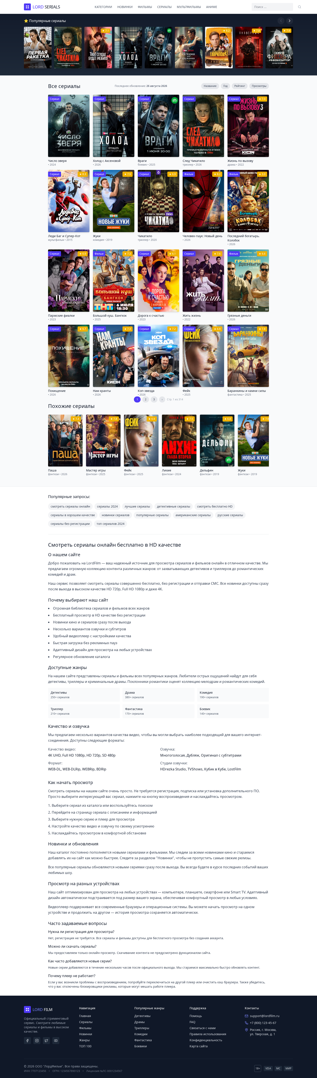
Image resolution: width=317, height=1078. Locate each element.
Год (225, 86)
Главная (85, 1016)
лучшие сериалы (137, 506)
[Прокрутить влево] (281, 20)
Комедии (141, 1034)
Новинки (85, 1034)
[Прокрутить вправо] (289, 20)
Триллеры (141, 1028)
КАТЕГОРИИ (103, 7)
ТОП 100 (85, 1046)
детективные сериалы (173, 506)
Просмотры (259, 86)
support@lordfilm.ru (264, 1016)
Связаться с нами (203, 1028)
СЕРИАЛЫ (164, 7)
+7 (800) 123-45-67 (263, 1023)
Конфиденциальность (206, 1040)
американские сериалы (193, 515)
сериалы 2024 (107, 506)
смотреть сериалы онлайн (70, 506)
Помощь (196, 1016)
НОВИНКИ (125, 7)
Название (210, 86)
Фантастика (143, 1040)
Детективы (142, 1016)
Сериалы (86, 1022)
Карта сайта (199, 1046)
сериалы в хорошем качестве (73, 515)
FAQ (192, 1022)
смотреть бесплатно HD (214, 506)
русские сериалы (230, 515)
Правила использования (208, 1034)
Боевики (140, 1046)
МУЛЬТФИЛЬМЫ (189, 7)
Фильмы (85, 1028)
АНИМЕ (211, 7)
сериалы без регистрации (70, 524)
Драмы (139, 1022)
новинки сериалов (115, 515)
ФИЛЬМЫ (145, 7)
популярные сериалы (152, 515)
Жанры (84, 1040)
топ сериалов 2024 (110, 524)
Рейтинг (239, 86)
